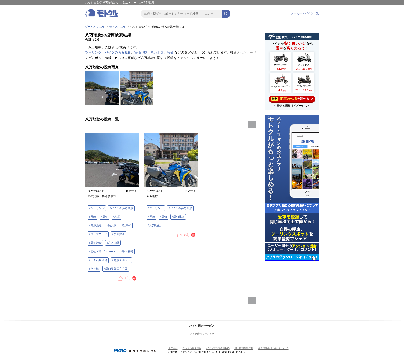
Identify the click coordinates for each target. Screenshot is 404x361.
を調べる (290, 98)
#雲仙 (104, 217)
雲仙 (170, 52)
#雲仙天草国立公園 (116, 268)
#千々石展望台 (98, 260)
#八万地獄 (113, 242)
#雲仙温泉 (118, 234)
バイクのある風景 (118, 52)
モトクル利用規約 (192, 348)
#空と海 (94, 268)
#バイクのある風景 (121, 208)
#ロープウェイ (98, 234)
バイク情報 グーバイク (202, 333)
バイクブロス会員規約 (218, 348)
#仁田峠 (126, 225)
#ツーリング (97, 208)
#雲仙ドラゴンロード (102, 251)
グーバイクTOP (95, 26)
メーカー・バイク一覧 (305, 13)
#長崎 (92, 217)
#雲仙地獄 (95, 242)
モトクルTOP (117, 26)
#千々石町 (127, 251)
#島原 (116, 217)
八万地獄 (157, 52)
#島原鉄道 (95, 225)
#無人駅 (111, 225)
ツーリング (93, 52)
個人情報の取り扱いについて (273, 348)
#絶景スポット (121, 260)
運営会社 (173, 348)
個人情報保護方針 (243, 348)
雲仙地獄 (140, 52)
